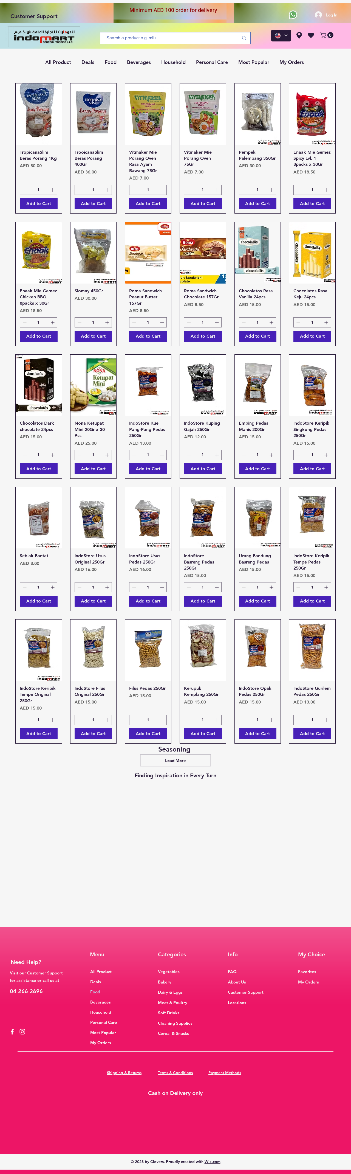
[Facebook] (12, 1031)
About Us (237, 982)
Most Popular (103, 1032)
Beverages (100, 1002)
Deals (95, 981)
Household (100, 1012)
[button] (327, 35)
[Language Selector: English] (281, 35)
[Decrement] (24, 190)
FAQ (232, 971)
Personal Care (103, 1022)
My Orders (100, 1042)
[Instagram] (22, 1031)
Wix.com (212, 1161)
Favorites (307, 971)
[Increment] (53, 190)
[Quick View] (39, 114)
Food (95, 991)
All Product (101, 971)
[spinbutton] (38, 190)
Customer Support (34, 16)
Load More (175, 760)
